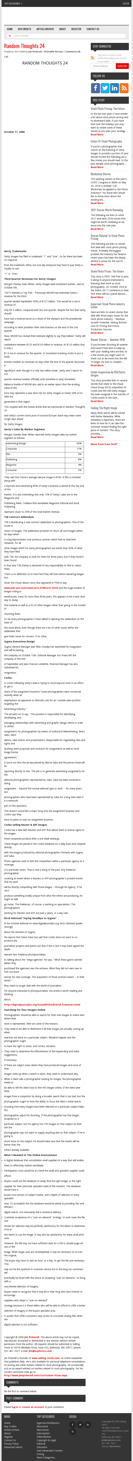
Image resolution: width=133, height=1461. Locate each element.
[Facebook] (72, 1424)
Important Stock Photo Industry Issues (108, 305)
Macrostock (43, 1429)
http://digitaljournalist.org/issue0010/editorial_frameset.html (42, 1004)
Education (42, 1447)
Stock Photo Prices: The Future (107, 271)
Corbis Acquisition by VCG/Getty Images (108, 373)
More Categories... (46, 1457)
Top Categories (12, 3)
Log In (126, 3)
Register (76, 29)
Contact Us (93, 29)
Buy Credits (24, 29)
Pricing (40, 1454)
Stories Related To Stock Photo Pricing (107, 237)
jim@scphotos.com (40, 1351)
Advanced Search (13, 1447)
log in (15, 1407)
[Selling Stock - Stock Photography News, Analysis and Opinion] (44, 16)
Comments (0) (72, 51)
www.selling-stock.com (46, 1358)
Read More (97, 134)
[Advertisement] (45, 104)
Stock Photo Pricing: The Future (108, 109)
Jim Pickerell (35, 51)
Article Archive (45, 29)
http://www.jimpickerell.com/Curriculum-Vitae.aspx (35, 1375)
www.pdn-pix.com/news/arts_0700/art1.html (31, 588)
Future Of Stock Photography (106, 141)
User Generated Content (50, 1450)
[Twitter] (80, 1424)
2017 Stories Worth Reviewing (107, 210)
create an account (33, 1407)
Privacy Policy (11, 1443)
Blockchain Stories (101, 174)
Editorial (41, 1443)
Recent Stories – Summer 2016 (108, 340)
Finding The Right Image (104, 408)
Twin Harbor (115, 1446)
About (62, 29)
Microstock (42, 1426)
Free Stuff (99, 100)
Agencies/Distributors (48, 1423)
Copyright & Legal (46, 1440)
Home (10, 29)
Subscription (43, 1433)
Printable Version (53, 51)
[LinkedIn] (87, 1424)
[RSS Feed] (72, 1431)
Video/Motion (44, 1436)
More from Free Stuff (104, 444)
